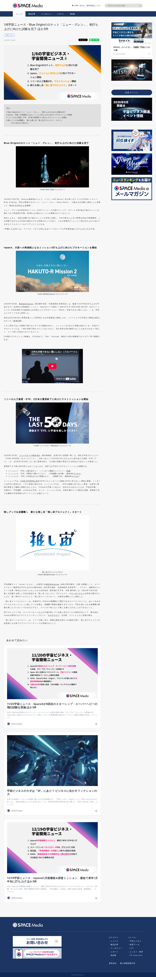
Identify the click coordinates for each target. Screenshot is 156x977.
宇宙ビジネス (9, 35)
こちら (77, 473)
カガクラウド (53, 615)
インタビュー (46, 14)
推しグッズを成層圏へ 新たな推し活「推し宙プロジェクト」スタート (34, 120)
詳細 (68, 471)
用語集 (72, 14)
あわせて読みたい (20, 123)
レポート (60, 14)
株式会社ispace (26, 304)
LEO (132, 948)
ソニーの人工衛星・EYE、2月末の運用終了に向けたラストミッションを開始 (36, 117)
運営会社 (113, 963)
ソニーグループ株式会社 (29, 455)
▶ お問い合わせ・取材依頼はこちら (86, 5)
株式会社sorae (52, 584)
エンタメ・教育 (136, 952)
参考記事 (17, 321)
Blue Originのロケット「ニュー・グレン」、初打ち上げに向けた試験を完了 (36, 112)
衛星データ (134, 944)
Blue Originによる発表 (20, 205)
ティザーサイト (78, 593)
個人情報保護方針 (127, 963)
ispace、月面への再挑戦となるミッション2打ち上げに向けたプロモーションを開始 (39, 115)
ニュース (19, 14)
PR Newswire (136, 955)
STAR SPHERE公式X (29, 481)
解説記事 (31, 14)
